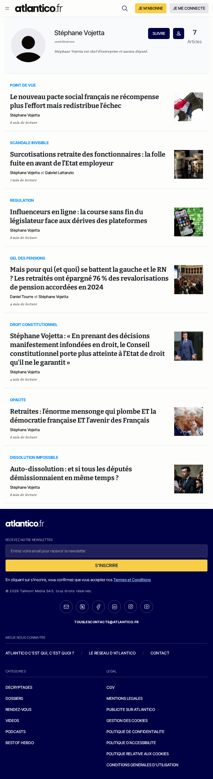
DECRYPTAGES (19, 687)
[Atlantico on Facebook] (98, 606)
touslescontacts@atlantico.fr (106, 622)
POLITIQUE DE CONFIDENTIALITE (135, 731)
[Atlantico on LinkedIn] (114, 606)
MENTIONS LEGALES (124, 698)
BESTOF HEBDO (20, 742)
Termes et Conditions (132, 579)
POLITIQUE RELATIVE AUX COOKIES (137, 753)
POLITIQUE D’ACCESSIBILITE (131, 742)
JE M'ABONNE (150, 8)
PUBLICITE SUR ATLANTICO (130, 709)
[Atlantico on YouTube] (146, 606)
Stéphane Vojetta (25, 115)
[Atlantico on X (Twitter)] (82, 606)
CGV (110, 687)
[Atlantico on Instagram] (130, 606)
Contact (160, 653)
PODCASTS (16, 731)
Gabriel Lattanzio (59, 172)
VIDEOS (12, 720)
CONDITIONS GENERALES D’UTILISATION (142, 764)
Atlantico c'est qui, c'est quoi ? (40, 653)
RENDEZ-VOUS (18, 709)
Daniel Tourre (21, 296)
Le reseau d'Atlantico (112, 653)
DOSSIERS (14, 698)
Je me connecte (189, 8)
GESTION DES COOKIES (127, 720)
